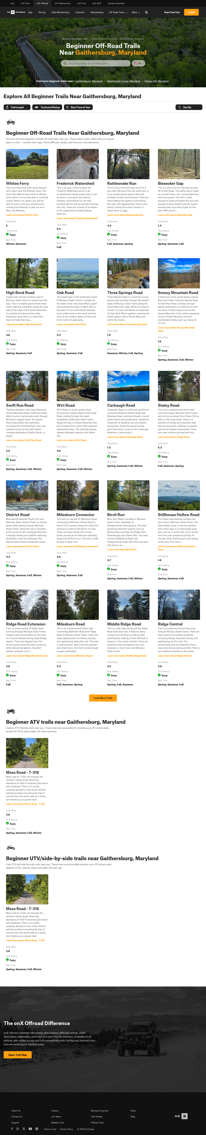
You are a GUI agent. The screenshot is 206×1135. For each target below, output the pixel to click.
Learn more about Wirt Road (77, 421)
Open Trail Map (17, 1054)
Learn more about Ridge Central (179, 638)
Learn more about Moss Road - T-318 (27, 787)
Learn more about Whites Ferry (27, 199)
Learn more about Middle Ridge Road (128, 638)
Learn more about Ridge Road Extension (27, 638)
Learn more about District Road (27, 531)
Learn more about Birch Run (128, 531)
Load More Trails (103, 698)
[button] (17, 107)
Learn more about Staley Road (179, 421)
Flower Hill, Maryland (157, 80)
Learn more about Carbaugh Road (128, 421)
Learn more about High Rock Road (27, 310)
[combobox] (98, 63)
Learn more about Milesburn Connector (77, 531)
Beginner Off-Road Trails (75, 38)
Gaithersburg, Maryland (89, 80)
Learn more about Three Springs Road (128, 310)
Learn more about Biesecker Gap (179, 199)
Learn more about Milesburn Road (77, 638)
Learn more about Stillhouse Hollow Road (179, 531)
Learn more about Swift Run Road (27, 421)
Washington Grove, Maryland (123, 80)
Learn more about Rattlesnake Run (128, 199)
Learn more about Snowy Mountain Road (179, 310)
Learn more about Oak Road (77, 310)
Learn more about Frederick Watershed (77, 199)
